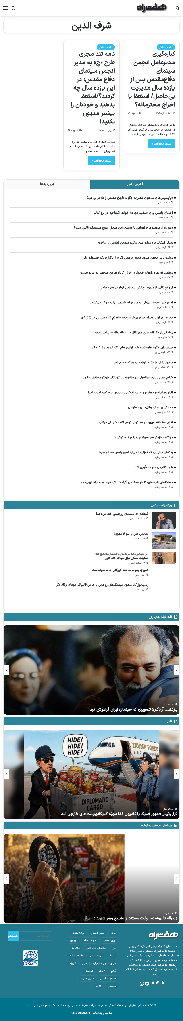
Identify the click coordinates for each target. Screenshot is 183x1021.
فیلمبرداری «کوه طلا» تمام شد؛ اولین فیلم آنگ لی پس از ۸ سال (132, 347)
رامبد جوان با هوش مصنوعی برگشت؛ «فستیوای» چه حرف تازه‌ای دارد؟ (120, 814)
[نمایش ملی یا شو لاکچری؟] (164, 540)
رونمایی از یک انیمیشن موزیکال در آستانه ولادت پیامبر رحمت (133, 332)
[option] (91, 670)
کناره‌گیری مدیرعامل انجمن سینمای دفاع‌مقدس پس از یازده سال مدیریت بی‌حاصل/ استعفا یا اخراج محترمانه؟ (151, 79)
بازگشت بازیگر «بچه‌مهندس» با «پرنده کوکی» (144, 437)
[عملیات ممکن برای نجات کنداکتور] (164, 558)
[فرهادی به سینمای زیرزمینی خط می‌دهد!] (164, 520)
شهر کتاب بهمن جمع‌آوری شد (154, 467)
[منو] (5, 10)
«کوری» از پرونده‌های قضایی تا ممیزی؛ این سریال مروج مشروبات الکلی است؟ (123, 227)
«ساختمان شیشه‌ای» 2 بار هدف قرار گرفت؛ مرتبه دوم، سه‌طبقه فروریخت (127, 482)
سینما (113, 956)
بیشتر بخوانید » (162, 143)
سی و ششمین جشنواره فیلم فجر (86, 956)
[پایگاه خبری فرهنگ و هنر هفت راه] (152, 8)
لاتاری (102, 971)
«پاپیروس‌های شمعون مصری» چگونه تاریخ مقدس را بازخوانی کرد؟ (130, 198)
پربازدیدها (47, 184)
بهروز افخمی (109, 941)
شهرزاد (72, 963)
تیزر (114, 948)
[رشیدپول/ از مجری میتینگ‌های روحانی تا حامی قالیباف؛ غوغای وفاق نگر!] (164, 595)
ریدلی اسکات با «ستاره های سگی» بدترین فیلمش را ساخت (135, 242)
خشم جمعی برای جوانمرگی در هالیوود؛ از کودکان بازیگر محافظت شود (128, 377)
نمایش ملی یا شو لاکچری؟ (131, 534)
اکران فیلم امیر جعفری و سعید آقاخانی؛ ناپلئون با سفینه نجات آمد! (130, 392)
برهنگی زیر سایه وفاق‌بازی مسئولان (150, 407)
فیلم (113, 971)
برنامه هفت (78, 933)
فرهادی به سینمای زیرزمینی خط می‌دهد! (122, 514)
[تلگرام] (152, 983)
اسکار (113, 933)
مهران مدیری (87, 979)
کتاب (98, 986)
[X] (163, 983)
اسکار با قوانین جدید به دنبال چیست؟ (146, 710)
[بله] (147, 983)
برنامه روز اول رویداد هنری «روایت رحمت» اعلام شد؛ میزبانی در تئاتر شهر (126, 317)
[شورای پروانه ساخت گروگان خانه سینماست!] (164, 574)
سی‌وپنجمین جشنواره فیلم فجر (99, 963)
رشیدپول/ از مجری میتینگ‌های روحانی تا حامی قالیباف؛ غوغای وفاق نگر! (102, 585)
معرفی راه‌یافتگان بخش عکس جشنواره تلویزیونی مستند (132, 918)
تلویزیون (73, 941)
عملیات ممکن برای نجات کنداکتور (126, 558)
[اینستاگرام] (157, 983)
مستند (89, 971)
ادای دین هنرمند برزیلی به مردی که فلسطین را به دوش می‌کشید (131, 302)
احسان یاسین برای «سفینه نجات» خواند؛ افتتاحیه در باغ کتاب (133, 213)
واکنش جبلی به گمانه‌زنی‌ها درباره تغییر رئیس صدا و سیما (136, 452)
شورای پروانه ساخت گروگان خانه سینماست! (120, 570)
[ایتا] (141, 983)
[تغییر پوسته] (13, 10)
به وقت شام (90, 941)
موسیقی (112, 986)
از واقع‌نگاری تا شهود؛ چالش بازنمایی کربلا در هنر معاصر (136, 287)
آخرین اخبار (166, 47)
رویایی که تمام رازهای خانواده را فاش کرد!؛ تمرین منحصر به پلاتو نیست (126, 272)
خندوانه (76, 948)
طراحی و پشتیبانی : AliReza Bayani (92, 1013)
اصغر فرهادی (97, 933)
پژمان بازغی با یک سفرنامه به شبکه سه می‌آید (143, 362)
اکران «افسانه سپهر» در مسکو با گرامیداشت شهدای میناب (136, 422)
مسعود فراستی (108, 979)
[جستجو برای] (177, 10)
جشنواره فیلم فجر (96, 948)
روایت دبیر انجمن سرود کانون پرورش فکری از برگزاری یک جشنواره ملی (128, 257)
